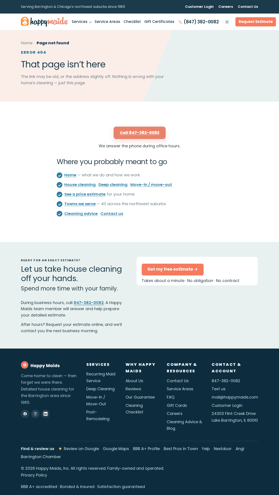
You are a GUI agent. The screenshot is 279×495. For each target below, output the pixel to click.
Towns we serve (80, 203)
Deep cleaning (113, 184)
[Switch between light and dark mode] (227, 21)
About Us (134, 380)
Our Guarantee (140, 397)
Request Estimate (256, 21)
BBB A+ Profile (146, 448)
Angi (240, 448)
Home (26, 43)
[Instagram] (35, 414)
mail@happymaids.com (235, 397)
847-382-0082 (89, 302)
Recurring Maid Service (100, 377)
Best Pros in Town (181, 448)
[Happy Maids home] (44, 22)
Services (79, 21)
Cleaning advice (81, 213)
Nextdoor (223, 448)
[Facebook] (25, 414)
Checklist (132, 21)
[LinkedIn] (45, 414)
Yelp (206, 448)
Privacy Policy (34, 475)
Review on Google (78, 448)
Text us (219, 389)
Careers (225, 6)
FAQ (170, 397)
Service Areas (107, 21)
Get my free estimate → (172, 269)
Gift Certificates (159, 21)
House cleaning (80, 184)
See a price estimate (84, 194)
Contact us (111, 213)
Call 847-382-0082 (139, 132)
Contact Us (248, 6)
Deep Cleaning (100, 389)
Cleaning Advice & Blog (184, 425)
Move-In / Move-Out (96, 400)
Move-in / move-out (151, 184)
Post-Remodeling (97, 415)
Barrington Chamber (41, 456)
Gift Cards (177, 405)
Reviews (133, 389)
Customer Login (199, 6)
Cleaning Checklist (134, 409)
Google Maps (116, 448)
